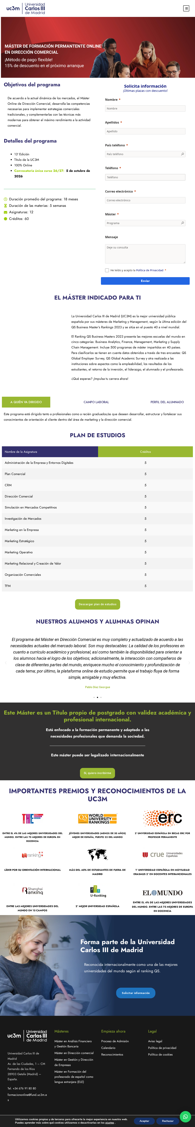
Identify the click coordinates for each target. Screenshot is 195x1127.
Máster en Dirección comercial (74, 1053)
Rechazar (167, 1121)
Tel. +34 (22, 1088)
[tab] (26, 402)
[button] (6, 663)
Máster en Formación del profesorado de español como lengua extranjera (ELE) (73, 1076)
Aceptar (144, 1121)
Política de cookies (160, 1054)
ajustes (109, 1123)
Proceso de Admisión (115, 1041)
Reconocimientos (112, 1054)
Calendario (108, 1048)
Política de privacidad (162, 1048)
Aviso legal (155, 1041)
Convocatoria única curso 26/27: (39, 170)
